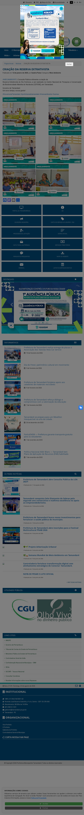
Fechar (69, 64)
